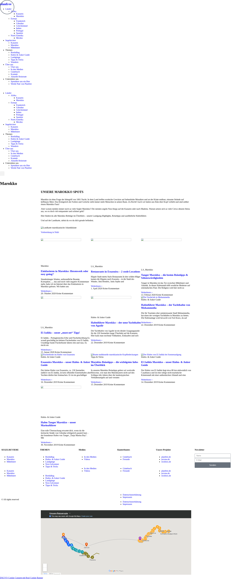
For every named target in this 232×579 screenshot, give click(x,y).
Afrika (13, 95)
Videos (87, 459)
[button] (116, 88)
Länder (8, 93)
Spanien (19, 33)
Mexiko (19, 38)
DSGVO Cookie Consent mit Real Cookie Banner (21, 578)
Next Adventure (52, 464)
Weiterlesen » (46, 291)
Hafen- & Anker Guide (55, 459)
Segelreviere (10, 40)
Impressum (127, 497)
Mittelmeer (15, 47)
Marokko (20, 16)
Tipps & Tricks (17, 60)
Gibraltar (20, 23)
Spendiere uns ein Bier (20, 81)
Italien (18, 28)
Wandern (14, 62)
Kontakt (14, 74)
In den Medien (17, 69)
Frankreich (20, 21)
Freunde (126, 459)
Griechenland (22, 26)
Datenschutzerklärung (132, 495)
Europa (14, 18)
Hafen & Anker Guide (20, 55)
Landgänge (15, 57)
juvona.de (165, 459)
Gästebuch (15, 72)
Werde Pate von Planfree (21, 84)
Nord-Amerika (17, 35)
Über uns (9, 64)
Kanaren (19, 14)
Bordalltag (15, 52)
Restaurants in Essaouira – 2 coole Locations (115, 271)
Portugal (19, 31)
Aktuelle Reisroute (19, 76)
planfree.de (166, 457)
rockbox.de (166, 462)
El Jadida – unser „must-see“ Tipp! (60, 332)
